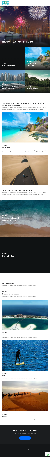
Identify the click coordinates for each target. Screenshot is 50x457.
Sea (3, 376)
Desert (4, 417)
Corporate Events (8, 283)
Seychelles (6, 148)
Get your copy (25, 438)
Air (3, 335)
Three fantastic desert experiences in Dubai (17, 190)
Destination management (10, 294)
